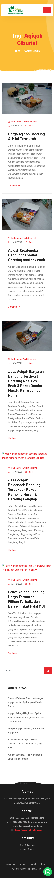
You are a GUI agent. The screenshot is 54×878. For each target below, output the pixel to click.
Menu (22, 864)
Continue (12, 185)
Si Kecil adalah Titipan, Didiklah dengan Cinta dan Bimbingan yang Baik (25, 743)
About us (10, 864)
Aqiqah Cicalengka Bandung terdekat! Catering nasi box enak (26, 255)
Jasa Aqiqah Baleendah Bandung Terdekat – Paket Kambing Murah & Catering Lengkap (24, 489)
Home (18, 51)
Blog (31, 126)
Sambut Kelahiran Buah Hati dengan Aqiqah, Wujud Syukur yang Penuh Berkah (25, 702)
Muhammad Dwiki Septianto (24, 122)
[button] (47, 871)
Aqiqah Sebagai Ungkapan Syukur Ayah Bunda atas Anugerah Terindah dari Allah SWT (26, 717)
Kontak (33, 864)
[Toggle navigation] (47, 10)
